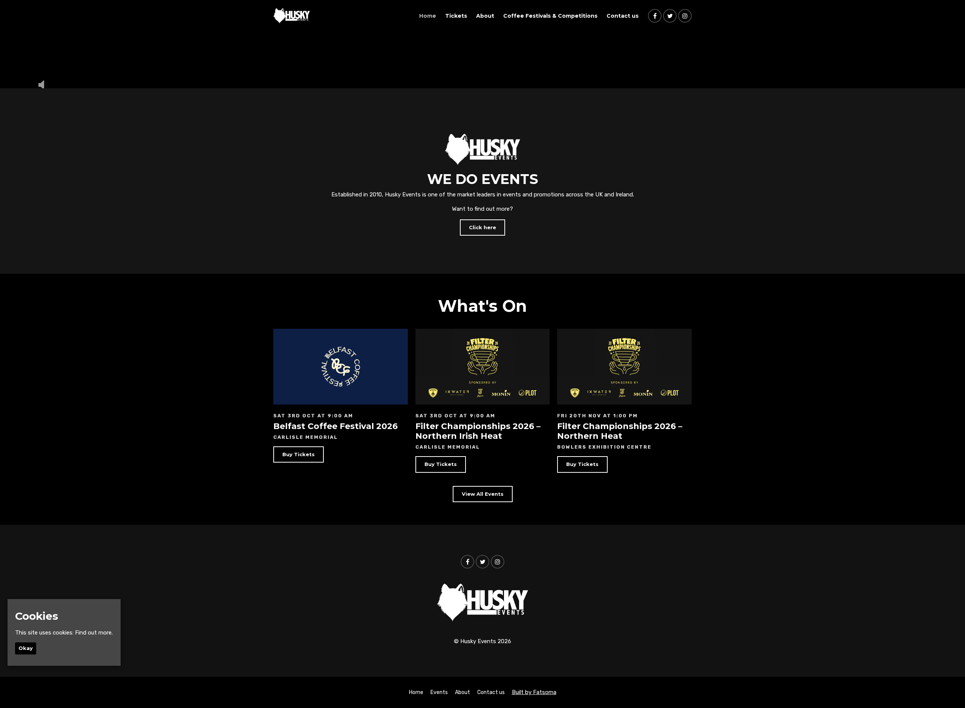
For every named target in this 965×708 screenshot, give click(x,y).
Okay (25, 648)
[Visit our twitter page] (670, 16)
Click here (482, 227)
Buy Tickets (298, 454)
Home (427, 15)
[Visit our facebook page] (655, 16)
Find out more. (94, 632)
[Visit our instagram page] (685, 16)
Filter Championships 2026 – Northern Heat (619, 431)
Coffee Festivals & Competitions (550, 15)
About (485, 15)
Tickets (456, 15)
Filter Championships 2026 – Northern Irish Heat (478, 431)
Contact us (623, 15)
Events (439, 692)
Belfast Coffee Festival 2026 (335, 426)
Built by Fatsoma (534, 692)
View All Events (483, 494)
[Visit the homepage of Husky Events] (291, 16)
